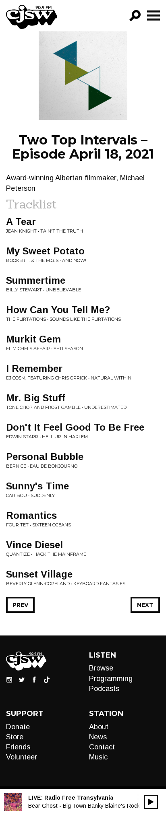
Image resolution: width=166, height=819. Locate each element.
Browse (101, 668)
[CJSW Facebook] (34, 679)
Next (145, 605)
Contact (102, 747)
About (98, 727)
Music (98, 757)
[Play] (151, 802)
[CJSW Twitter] (22, 679)
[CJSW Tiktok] (47, 679)
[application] (151, 802)
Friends (18, 747)
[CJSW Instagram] (9, 679)
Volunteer (21, 757)
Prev (20, 605)
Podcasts (104, 689)
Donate (18, 727)
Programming (111, 679)
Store (14, 737)
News (98, 737)
